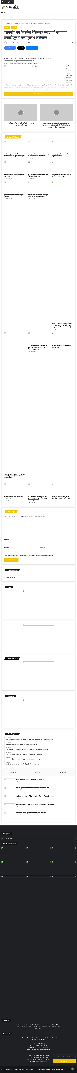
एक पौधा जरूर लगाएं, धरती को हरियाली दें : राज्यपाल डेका (13, 497)
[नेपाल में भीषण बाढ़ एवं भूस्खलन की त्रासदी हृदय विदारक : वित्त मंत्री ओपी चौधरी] (38, 868)
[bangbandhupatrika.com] (10, 7)
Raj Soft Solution (58, 1069)
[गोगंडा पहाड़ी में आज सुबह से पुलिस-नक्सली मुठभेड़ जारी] (14, 167)
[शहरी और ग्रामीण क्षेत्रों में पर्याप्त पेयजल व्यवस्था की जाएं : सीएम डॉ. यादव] (9, 790)
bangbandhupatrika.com (14, 43)
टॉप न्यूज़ (14, 27)
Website (42, 547)
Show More (38, 94)
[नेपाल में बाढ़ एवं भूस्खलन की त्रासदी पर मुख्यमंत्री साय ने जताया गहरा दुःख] (63, 868)
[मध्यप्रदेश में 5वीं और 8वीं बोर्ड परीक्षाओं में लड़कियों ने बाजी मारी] (9, 782)
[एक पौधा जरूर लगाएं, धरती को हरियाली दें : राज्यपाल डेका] (14, 489)
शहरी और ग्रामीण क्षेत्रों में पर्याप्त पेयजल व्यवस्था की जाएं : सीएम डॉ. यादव (32, 788)
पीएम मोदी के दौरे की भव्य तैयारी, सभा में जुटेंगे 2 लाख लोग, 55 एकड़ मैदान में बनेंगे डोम (38, 196)
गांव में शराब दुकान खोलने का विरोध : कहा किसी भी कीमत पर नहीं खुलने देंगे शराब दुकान (14, 155)
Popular (13, 772)
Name (6, 539)
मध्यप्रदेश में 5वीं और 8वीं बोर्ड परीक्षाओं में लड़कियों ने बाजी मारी (30, 779)
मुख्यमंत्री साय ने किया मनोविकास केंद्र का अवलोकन (13, 196)
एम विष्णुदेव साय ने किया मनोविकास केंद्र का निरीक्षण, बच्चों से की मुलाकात (38, 175)
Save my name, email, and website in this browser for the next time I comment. (29, 555)
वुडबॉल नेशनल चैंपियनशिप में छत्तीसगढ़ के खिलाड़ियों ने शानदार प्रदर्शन (61, 175)
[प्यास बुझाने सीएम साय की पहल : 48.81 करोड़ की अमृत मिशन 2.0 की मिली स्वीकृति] (38, 146)
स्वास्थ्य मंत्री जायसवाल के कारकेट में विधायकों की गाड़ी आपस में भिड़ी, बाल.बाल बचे (62, 497)
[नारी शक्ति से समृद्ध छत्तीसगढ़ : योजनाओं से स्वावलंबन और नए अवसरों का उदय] (13, 854)
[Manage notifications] (72, 1068)
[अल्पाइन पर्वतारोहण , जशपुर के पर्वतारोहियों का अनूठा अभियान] (62, 338)
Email (6, 547)
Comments (62, 772)
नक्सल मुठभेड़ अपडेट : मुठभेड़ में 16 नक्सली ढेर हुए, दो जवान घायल (61, 155)
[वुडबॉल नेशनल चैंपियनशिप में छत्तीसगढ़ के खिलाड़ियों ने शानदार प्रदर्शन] (62, 167)
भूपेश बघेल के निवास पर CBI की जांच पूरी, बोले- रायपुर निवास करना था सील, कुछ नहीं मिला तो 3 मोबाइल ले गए (37, 347)
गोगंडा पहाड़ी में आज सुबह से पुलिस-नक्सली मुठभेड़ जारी (14, 175)
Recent (37, 772)
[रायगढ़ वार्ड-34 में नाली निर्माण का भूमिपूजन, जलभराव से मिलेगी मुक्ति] (63, 854)
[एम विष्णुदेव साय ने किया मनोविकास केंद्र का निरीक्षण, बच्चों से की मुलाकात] (38, 167)
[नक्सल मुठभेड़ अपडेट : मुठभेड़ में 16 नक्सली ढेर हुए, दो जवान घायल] (62, 146)
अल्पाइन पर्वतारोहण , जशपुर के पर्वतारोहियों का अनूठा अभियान (61, 346)
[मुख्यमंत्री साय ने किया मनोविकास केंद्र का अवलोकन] (14, 187)
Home (7, 23)
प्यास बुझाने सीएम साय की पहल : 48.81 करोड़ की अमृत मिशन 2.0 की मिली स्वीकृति (38, 155)
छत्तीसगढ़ (12, 23)
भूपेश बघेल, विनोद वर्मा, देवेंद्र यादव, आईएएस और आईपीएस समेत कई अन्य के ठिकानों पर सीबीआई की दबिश (14, 476)
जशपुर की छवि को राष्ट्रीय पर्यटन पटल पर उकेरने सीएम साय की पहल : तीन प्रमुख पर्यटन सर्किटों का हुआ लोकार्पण (38, 498)
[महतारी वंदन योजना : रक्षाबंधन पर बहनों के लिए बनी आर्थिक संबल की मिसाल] (13, 882)
